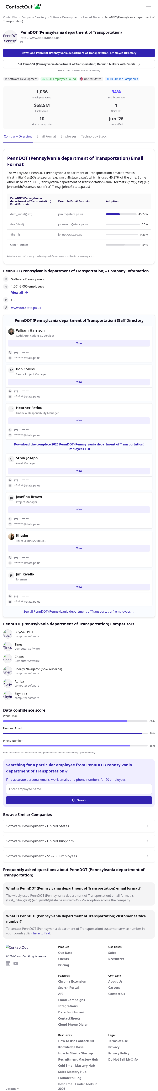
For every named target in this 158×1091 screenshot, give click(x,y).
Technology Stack (94, 136)
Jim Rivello (25, 574)
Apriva (19, 681)
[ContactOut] (25, 6)
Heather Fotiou (29, 408)
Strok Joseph (27, 458)
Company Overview (18, 136)
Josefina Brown (29, 497)
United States (92, 17)
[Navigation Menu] (148, 6)
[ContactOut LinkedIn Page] (8, 1023)
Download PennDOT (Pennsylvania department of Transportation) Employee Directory (79, 53)
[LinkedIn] (21, 42)
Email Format (46, 136)
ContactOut (10, 17)
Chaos (19, 657)
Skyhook (21, 694)
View (79, 343)
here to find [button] (41, 933)
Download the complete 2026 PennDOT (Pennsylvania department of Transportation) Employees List (79, 446)
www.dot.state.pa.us (26, 308)
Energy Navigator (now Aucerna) (38, 669)
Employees (68, 136)
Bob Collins (25, 369)
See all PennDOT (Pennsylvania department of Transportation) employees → (79, 611)
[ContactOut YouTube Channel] (15, 1023)
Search (81, 800)
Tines (18, 644)
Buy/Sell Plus (24, 632)
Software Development (64, 17)
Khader (22, 535)
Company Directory (34, 17)
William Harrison (30, 330)
